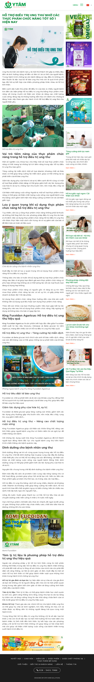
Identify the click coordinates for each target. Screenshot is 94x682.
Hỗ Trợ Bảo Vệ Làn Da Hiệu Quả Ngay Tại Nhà (78, 370)
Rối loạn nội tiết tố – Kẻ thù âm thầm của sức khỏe (78, 237)
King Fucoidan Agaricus (13, 323)
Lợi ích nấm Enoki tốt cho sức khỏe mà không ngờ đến (77, 327)
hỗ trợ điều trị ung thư (49, 99)
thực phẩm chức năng (18, 183)
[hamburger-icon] (81, 5)
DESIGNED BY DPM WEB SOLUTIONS (47, 678)
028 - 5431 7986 (48, 670)
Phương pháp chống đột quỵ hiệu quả (77, 281)
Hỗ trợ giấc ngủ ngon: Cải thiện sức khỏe (77, 194)
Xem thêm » (70, 168)
